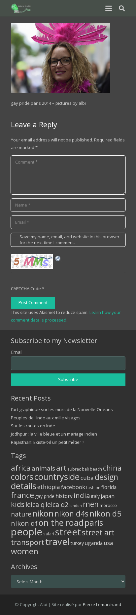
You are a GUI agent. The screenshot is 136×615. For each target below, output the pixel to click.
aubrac (74, 469)
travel (57, 541)
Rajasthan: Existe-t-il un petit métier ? (47, 442)
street (68, 532)
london (75, 505)
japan (108, 496)
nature (21, 514)
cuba (87, 477)
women (24, 551)
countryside (57, 476)
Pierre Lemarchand (102, 604)
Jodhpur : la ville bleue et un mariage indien (54, 434)
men (91, 504)
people (26, 531)
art (61, 468)
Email (16, 352)
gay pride (44, 496)
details (23, 486)
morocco (108, 505)
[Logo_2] (21, 8)
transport (27, 542)
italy (95, 496)
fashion (93, 487)
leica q (35, 504)
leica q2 (57, 504)
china (112, 468)
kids (17, 504)
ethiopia (48, 487)
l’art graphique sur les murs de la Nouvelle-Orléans (62, 409)
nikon (42, 513)
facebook (73, 487)
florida (109, 487)
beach (96, 469)
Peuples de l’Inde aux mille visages (46, 418)
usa (108, 543)
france (22, 495)
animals (43, 468)
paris (94, 522)
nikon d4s (71, 513)
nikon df (24, 523)
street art (98, 532)
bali (85, 469)
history (64, 496)
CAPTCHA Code (26, 288)
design (106, 477)
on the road (61, 522)
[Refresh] (58, 258)
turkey (77, 543)
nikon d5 (105, 513)
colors (22, 476)
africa (21, 468)
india (82, 495)
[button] (108, 8)
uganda (94, 543)
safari (48, 533)
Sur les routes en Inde (33, 426)
